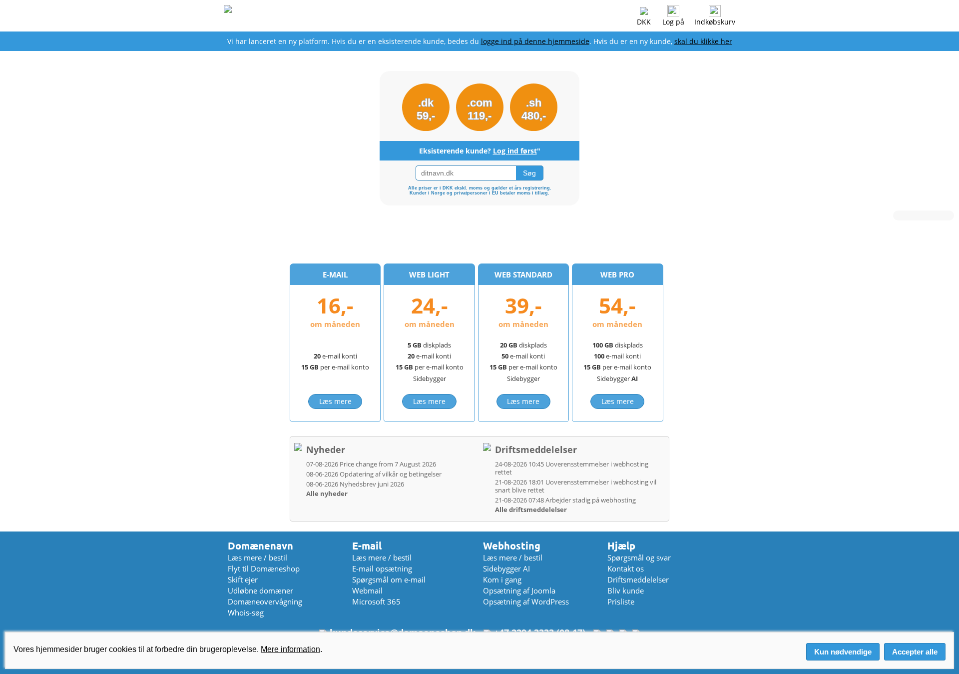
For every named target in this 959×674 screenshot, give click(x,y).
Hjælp (621, 546)
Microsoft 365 (376, 601)
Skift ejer (243, 579)
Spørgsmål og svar (639, 557)
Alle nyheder (327, 493)
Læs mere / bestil (257, 557)
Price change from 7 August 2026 (371, 464)
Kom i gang (502, 579)
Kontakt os (625, 569)
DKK (644, 21)
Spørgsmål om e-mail (389, 579)
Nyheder (325, 450)
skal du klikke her (703, 41)
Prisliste (620, 601)
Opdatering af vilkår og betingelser (374, 474)
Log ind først (515, 151)
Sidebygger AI (506, 569)
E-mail (367, 546)
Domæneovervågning (265, 601)
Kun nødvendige (843, 652)
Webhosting (511, 546)
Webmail (367, 591)
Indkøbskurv (714, 21)
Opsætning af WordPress (526, 601)
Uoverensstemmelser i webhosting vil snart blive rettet (575, 486)
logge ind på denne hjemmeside (535, 41)
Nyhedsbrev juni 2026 (355, 484)
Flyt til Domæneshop (264, 569)
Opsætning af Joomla (519, 591)
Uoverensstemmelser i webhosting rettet (571, 468)
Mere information (290, 649)
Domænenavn (260, 546)
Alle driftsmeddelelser (531, 509)
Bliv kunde (625, 591)
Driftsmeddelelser (536, 450)
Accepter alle (915, 652)
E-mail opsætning (382, 569)
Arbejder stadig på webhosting (565, 500)
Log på (673, 21)
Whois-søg (246, 613)
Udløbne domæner (260, 591)
